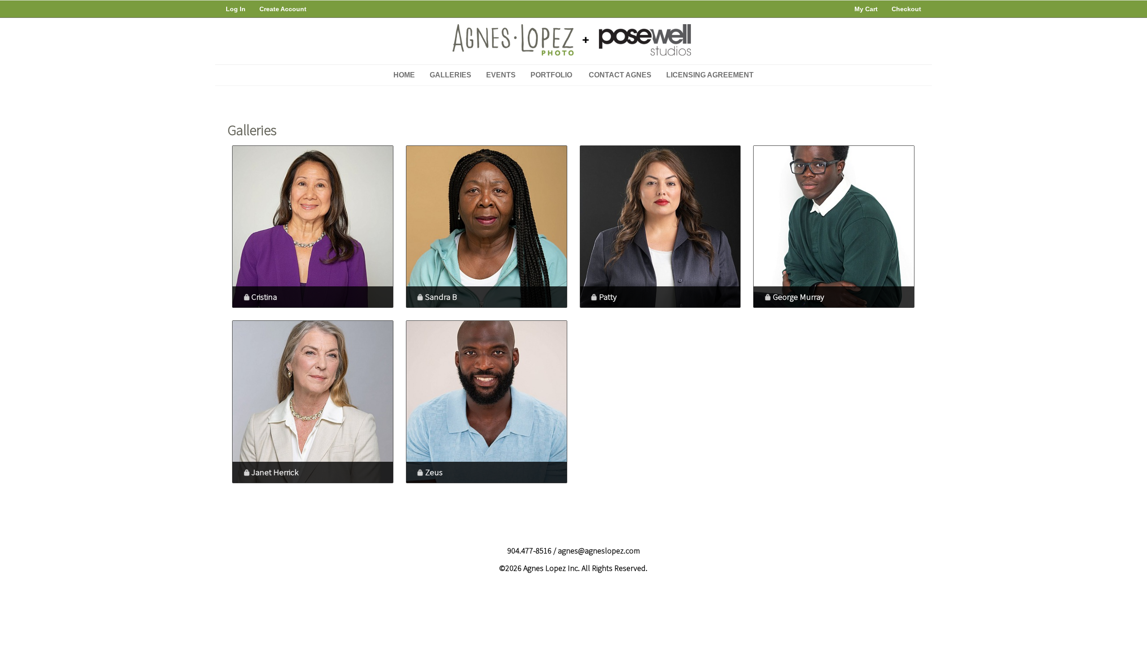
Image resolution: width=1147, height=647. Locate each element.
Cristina (264, 296)
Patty (608, 296)
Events (501, 75)
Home (404, 75)
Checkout (906, 9)
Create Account (282, 9)
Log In (236, 9)
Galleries (450, 75)
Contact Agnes (620, 75)
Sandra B (441, 296)
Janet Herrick (274, 472)
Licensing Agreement (710, 75)
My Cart (867, 9)
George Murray (798, 296)
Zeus (434, 472)
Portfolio (551, 75)
